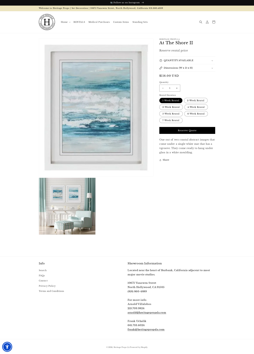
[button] (65, 22)
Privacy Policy (47, 286)
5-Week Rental (171, 114)
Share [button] (166, 160)
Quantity (163, 82)
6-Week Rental (196, 114)
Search (43, 270)
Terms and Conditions (51, 291)
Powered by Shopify (139, 347)
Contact (43, 280)
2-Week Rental (195, 100)
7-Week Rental (170, 120)
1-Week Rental (170, 100)
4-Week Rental (196, 107)
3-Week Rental (171, 107)
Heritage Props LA (122, 347)
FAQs (42, 275)
